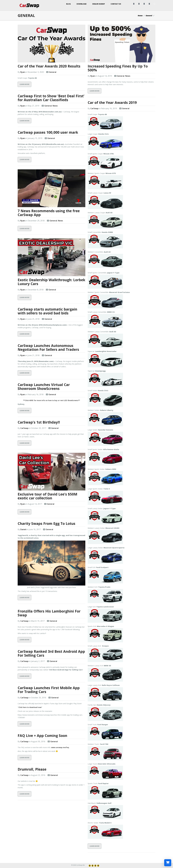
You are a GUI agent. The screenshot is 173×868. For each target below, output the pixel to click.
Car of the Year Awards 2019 (112, 102)
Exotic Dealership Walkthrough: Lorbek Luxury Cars (51, 282)
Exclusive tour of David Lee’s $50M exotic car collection (47, 496)
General (149, 15)
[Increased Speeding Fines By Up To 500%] (121, 43)
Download (81, 4)
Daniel (23, 529)
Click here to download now (30, 707)
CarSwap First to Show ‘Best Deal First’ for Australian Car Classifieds (51, 98)
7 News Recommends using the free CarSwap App (49, 213)
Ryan (22, 72)
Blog (68, 4)
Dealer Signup (98, 4)
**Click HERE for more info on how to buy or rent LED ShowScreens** (51, 400)
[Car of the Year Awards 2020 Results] (51, 43)
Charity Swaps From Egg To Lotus (46, 523)
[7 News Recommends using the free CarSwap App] (51, 188)
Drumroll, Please (32, 769)
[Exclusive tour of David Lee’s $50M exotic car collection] (51, 471)
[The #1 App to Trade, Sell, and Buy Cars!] (29, 5)
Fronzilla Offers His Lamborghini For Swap (49, 613)
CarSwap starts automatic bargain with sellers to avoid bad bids (47, 311)
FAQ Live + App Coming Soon (42, 735)
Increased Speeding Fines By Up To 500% (118, 68)
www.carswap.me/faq (60, 747)
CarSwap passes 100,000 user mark (48, 132)
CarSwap (94, 108)
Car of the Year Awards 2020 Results (49, 66)
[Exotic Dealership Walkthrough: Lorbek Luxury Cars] (51, 257)
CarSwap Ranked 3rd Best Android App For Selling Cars (51, 653)
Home (140, 15)
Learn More (24, 84)
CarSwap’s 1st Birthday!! (39, 422)
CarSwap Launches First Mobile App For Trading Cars (49, 690)
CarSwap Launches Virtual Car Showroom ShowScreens (44, 386)
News (127, 76)
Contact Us (116, 4)
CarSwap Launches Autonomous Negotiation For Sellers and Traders (48, 347)
